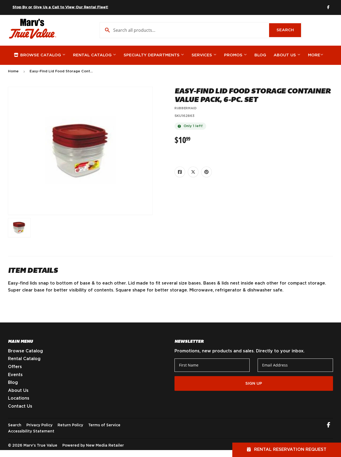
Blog (260, 55)
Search (289, 30)
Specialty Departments (152, 55)
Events (15, 375)
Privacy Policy (39, 425)
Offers (15, 367)
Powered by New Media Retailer (93, 445)
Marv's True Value (40, 445)
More (314, 55)
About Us (285, 55)
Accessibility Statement (31, 431)
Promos (234, 55)
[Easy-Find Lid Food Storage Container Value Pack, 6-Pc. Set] (19, 227)
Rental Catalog (93, 55)
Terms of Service (104, 425)
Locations (18, 398)
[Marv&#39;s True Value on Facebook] (328, 425)
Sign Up (253, 383)
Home (13, 71)
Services (202, 55)
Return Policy (70, 425)
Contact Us (20, 406)
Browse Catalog (40, 55)
